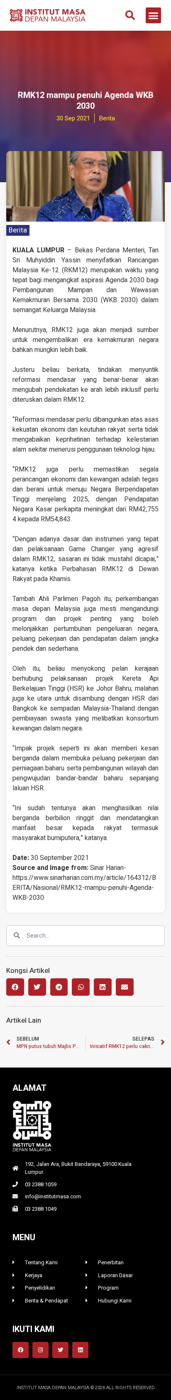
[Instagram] (40, 1350)
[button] (130, 15)
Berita (18, 230)
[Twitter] (60, 1350)
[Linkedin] (80, 1350)
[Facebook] (20, 1350)
